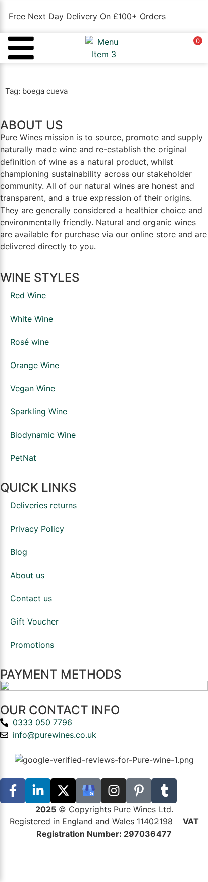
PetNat (23, 458)
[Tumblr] (164, 790)
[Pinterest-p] (138, 790)
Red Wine (28, 295)
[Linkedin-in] (37, 790)
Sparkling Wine (38, 411)
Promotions (32, 645)
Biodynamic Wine (43, 435)
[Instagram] (113, 790)
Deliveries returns (43, 505)
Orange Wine (34, 365)
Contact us (31, 598)
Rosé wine (29, 342)
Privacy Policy (37, 529)
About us (27, 575)
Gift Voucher (34, 621)
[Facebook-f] (12, 790)
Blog (18, 552)
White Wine (31, 319)
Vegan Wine (32, 388)
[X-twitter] (63, 790)
